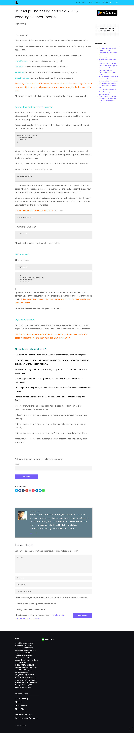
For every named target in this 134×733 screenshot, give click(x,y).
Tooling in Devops (20, 685)
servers (33, 677)
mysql (16, 670)
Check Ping (20, 709)
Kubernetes (93, 2)
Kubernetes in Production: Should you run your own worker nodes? (107, 92)
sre (28, 679)
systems (27, 682)
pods (26, 672)
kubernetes (21, 664)
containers (27, 648)
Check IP (19, 702)
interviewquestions (29, 660)
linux (31, 664)
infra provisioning (28, 655)
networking (24, 669)
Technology (80, 2)
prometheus (31, 674)
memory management (22, 667)
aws (25, 643)
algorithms (19, 643)
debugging (32, 650)
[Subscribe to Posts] (43, 639)
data (32, 648)
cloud (25, 645)
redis (25, 677)
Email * (17, 464)
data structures (25, 650)
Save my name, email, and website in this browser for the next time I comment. (52, 597)
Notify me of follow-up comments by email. (36, 603)
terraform (34, 682)
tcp (31, 682)
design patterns (19, 653)
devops (28, 652)
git (22, 655)
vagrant (29, 685)
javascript (19, 662)
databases (18, 650)
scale (28, 677)
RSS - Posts (49, 639)
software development (20, 680)
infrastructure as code (22, 658)
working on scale (26, 687)
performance (20, 672)
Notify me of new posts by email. (31, 609)
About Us (105, 2)
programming (21, 674)
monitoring (33, 667)
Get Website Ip (22, 698)
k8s (25, 662)
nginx (30, 670)
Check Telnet (21, 705)
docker (18, 655)
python (19, 676)
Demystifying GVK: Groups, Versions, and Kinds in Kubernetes (108, 55)
